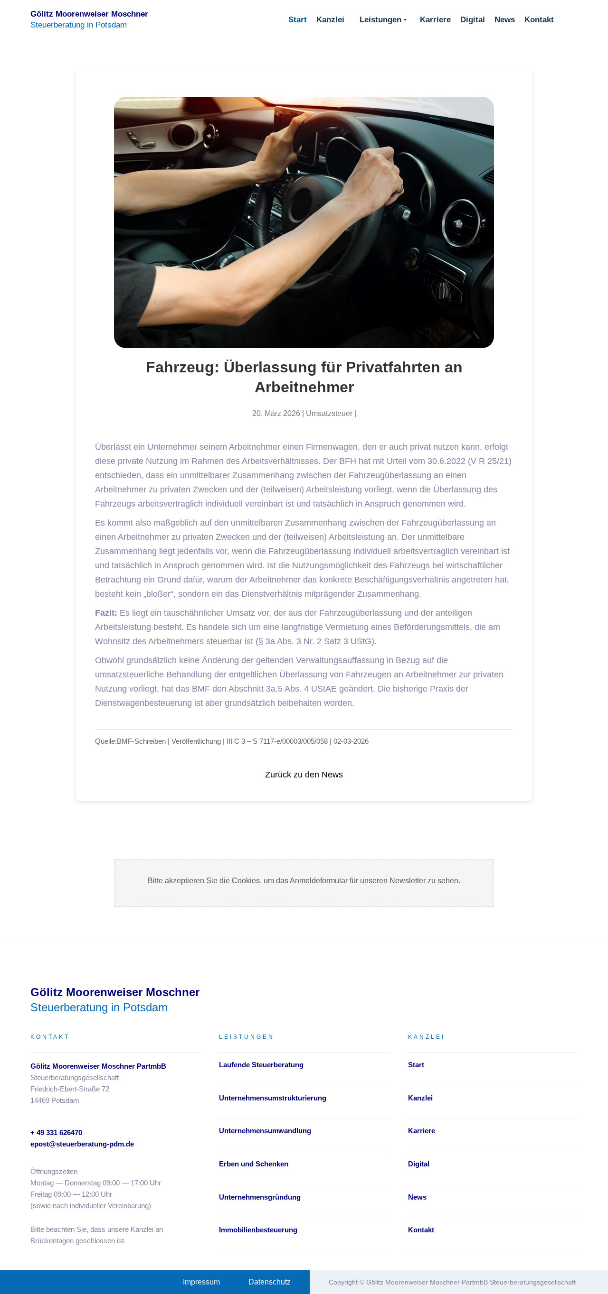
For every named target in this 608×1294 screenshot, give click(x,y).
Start (297, 19)
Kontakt (539, 19)
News (504, 19)
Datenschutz (269, 1282)
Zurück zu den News (304, 774)
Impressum (201, 1282)
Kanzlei (330, 19)
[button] (383, 20)
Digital (472, 19)
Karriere (435, 19)
